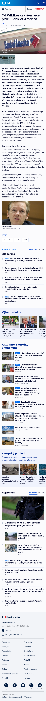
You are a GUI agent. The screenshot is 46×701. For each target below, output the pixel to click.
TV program (6, 642)
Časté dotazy (29, 673)
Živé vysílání (6, 646)
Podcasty (5, 660)
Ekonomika (7, 240)
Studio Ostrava (29, 655)
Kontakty (27, 678)
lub (3, 23)
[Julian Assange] (23, 213)
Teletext (5, 655)
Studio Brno (28, 651)
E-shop (4, 669)
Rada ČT (27, 660)
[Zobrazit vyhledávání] (38, 3)
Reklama (27, 646)
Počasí (4, 664)
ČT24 (25, 240)
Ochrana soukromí (15, 697)
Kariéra (26, 664)
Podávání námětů (30, 669)
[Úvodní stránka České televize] (11, 616)
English (4, 697)
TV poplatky (6, 651)
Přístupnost (28, 697)
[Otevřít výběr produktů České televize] (43, 3)
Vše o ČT (5, 678)
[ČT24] (6, 3)
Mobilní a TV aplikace (10, 673)
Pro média (28, 642)
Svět (17, 240)
